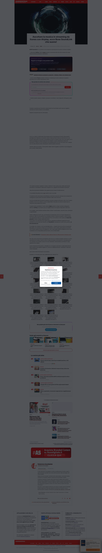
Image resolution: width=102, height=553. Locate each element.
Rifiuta (46, 282)
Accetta (56, 282)
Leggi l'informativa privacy (55, 280)
